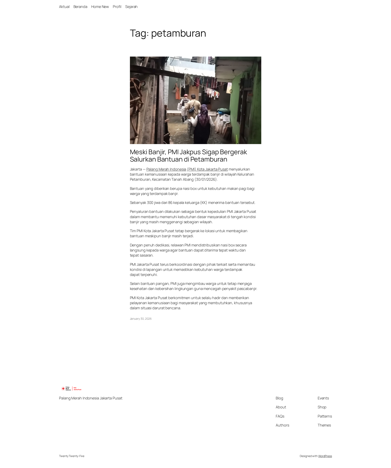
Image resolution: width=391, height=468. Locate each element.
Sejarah (131, 6)
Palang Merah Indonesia (166, 169)
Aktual (64, 6)
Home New (100, 6)
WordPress (325, 456)
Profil (117, 6)
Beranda (80, 6)
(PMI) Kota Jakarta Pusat (207, 169)
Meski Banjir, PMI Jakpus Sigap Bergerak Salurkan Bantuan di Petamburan (188, 155)
